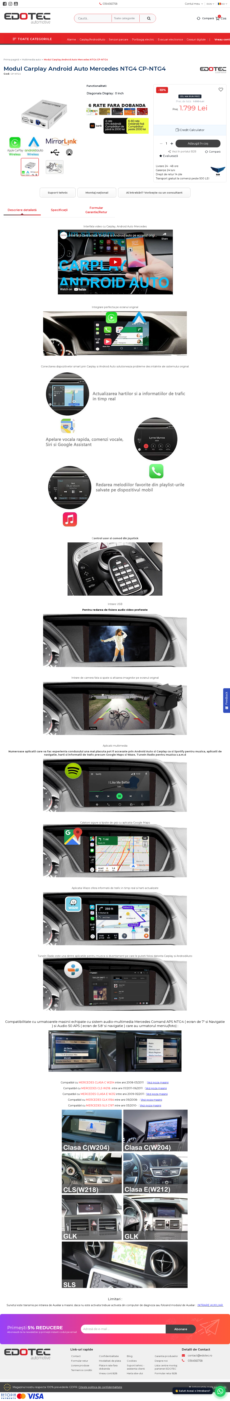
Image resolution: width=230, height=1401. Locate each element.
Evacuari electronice (170, 39)
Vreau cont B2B (108, 1373)
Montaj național (97, 192)
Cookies (132, 1360)
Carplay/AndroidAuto (92, 39)
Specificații (59, 210)
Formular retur (79, 1360)
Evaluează (170, 156)
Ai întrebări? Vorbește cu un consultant (154, 192)
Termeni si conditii (81, 1370)
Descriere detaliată (22, 210)
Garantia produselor (166, 1356)
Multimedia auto (31, 59)
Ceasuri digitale (196, 39)
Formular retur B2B (166, 1373)
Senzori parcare (118, 39)
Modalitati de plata (110, 1360)
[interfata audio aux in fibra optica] (223, 1305)
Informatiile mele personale (209, 1387)
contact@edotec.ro (200, 1355)
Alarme (71, 39)
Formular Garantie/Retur (96, 210)
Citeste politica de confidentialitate (100, 1387)
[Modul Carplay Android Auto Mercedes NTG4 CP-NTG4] (30, 175)
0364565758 (110, 3)
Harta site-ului (135, 1373)
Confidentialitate (109, 1356)
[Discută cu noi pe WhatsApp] (220, 1391)
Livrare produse (80, 1365)
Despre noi (161, 1360)
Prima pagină (11, 59)
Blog (129, 1356)
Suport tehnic (58, 192)
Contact (76, 1356)
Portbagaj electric (143, 39)
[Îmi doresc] (221, 89)
